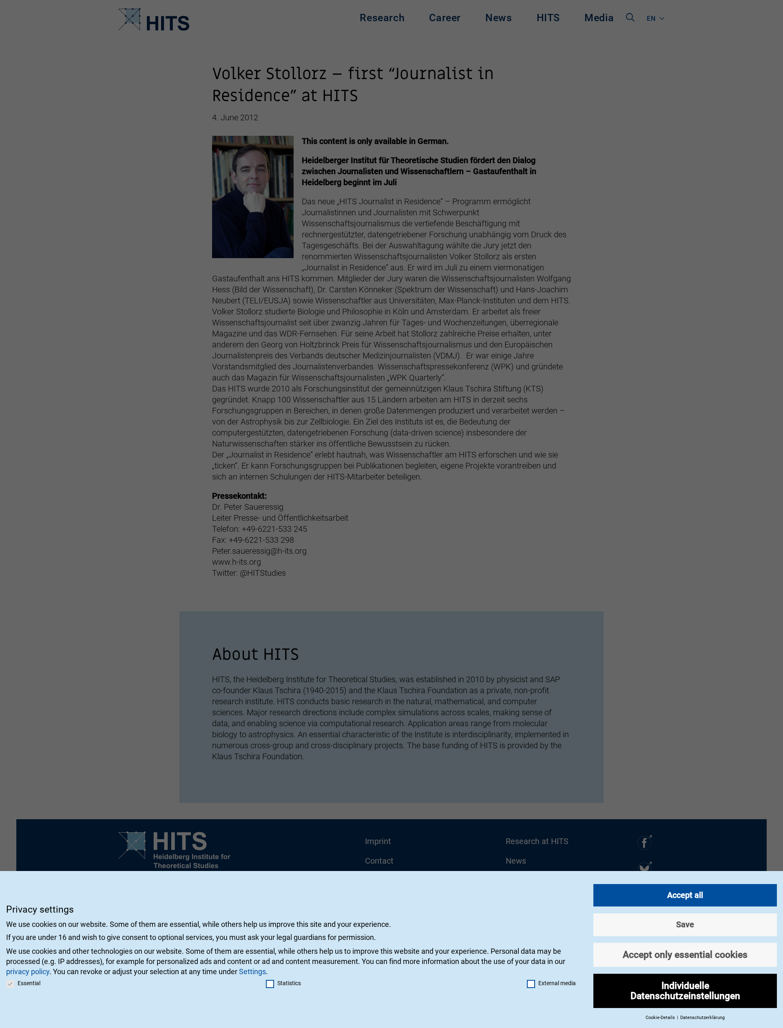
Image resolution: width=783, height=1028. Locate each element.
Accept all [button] (685, 895)
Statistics (289, 983)
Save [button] (685, 924)
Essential (29, 983)
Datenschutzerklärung (702, 1017)
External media (557, 983)
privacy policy (27, 971)
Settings (252, 971)
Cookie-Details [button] (661, 1017)
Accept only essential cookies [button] (685, 954)
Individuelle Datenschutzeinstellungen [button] (685, 990)
